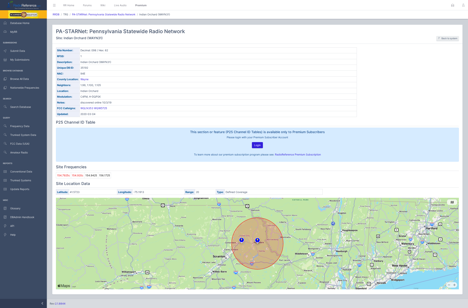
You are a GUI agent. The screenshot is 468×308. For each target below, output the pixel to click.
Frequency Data (19, 126)
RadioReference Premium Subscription (298, 154)
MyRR (13, 31)
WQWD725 (100, 108)
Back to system (449, 38)
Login (257, 145)
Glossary (15, 208)
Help (13, 234)
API (12, 225)
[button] (453, 5)
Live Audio (120, 5)
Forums (87, 5)
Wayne (84, 79)
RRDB (56, 14)
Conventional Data (21, 171)
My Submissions (19, 59)
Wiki (102, 5)
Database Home (19, 23)
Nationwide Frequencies (24, 87)
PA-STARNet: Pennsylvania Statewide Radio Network (103, 14)
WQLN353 (86, 108)
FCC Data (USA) (19, 143)
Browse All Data (19, 78)
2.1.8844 (60, 303)
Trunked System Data (23, 134)
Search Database (20, 106)
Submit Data (17, 50)
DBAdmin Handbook (22, 217)
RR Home (68, 5)
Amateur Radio (19, 152)
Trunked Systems (20, 180)
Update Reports (19, 189)
